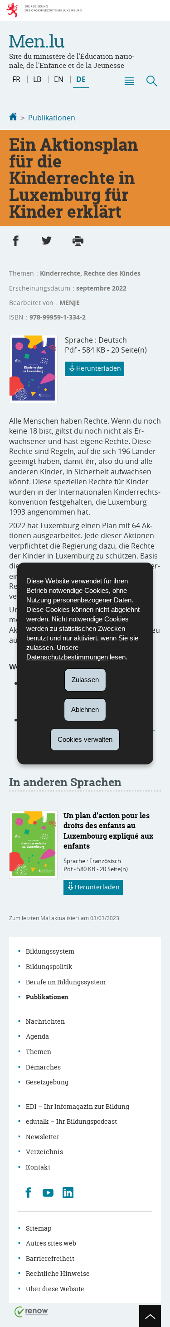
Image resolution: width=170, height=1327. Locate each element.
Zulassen (85, 679)
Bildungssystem (50, 951)
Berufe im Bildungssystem (66, 982)
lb (37, 79)
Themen (38, 1051)
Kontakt (38, 1167)
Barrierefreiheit (50, 1258)
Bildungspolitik (49, 966)
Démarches (43, 1067)
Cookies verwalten (85, 739)
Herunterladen (98, 368)
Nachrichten (45, 1021)
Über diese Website (55, 1288)
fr (16, 79)
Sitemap (38, 1228)
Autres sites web (51, 1243)
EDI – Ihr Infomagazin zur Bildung (77, 1106)
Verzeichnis (44, 1151)
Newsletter (42, 1136)
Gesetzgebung (47, 1082)
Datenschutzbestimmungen (67, 657)
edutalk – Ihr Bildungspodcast (71, 1121)
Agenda (37, 1036)
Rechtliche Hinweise (58, 1273)
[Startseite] (13, 118)
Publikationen (51, 118)
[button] (128, 81)
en (58, 79)
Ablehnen (85, 709)
